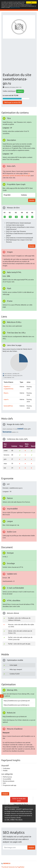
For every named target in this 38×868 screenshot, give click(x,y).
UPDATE (20, 91)
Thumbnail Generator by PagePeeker (12, 867)
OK (31, 2)
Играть (6, 393)
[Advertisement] (19, 56)
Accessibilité (7, 779)
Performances (7, 777)
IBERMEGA (6, 863)
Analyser (5, 794)
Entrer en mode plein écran (19, 800)
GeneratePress (8, 406)
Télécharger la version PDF (12, 102)
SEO (4, 783)
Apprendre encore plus (15, 7)
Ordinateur (6, 768)
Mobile (5, 770)
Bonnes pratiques (8, 781)
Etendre (31, 200)
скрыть (6, 399)
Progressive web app (9, 785)
